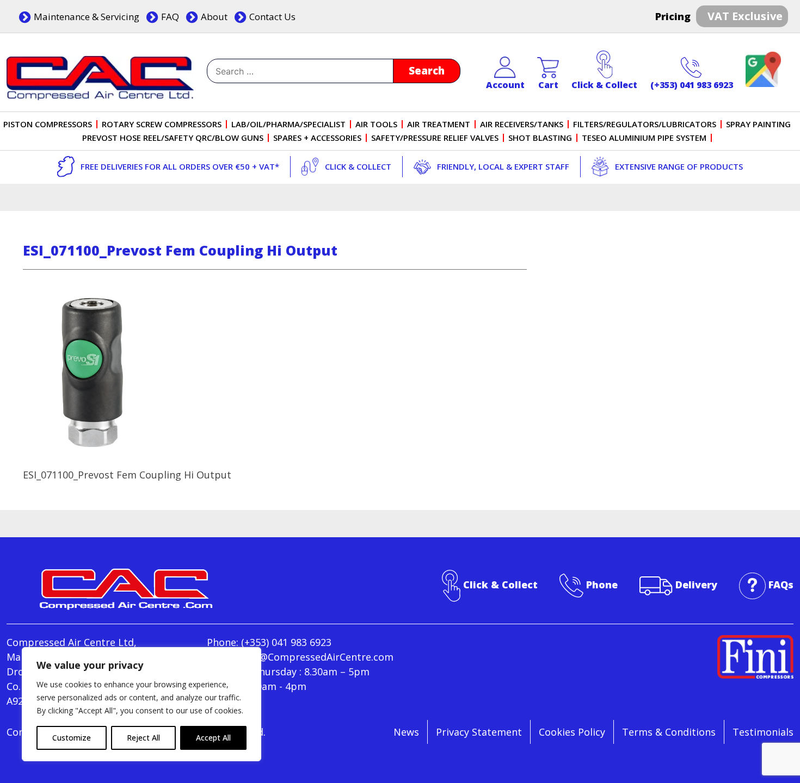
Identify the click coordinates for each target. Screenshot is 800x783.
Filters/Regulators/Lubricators (644, 124)
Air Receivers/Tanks (521, 124)
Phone (602, 584)
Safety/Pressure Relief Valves (435, 138)
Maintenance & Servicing (86, 16)
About (214, 16)
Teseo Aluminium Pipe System (644, 138)
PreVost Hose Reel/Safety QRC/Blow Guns (172, 138)
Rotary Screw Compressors (161, 124)
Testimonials (763, 731)
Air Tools (376, 124)
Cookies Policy (572, 731)
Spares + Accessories (317, 138)
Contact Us (272, 16)
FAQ (170, 16)
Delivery (696, 584)
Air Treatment (438, 124)
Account (505, 85)
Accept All (213, 737)
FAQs (780, 584)
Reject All (143, 737)
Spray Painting (758, 124)
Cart (548, 85)
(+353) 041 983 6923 (691, 85)
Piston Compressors (47, 124)
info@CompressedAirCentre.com (317, 656)
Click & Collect (604, 85)
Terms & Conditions (669, 731)
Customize (71, 737)
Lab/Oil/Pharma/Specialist (288, 124)
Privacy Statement (479, 731)
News (406, 731)
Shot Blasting (540, 138)
